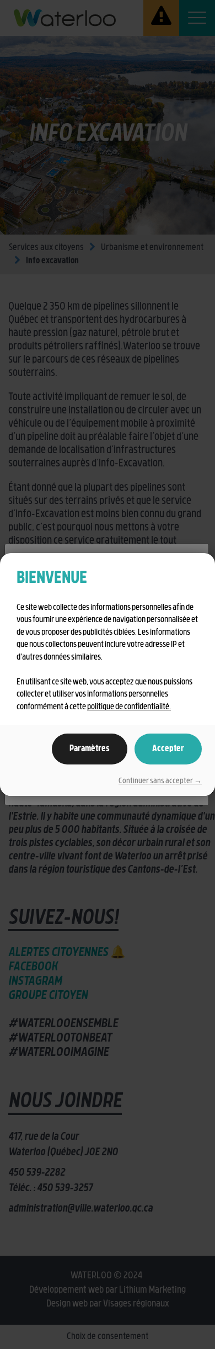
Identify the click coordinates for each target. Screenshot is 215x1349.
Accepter (168, 749)
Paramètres (89, 749)
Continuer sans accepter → (160, 781)
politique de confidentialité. (129, 707)
